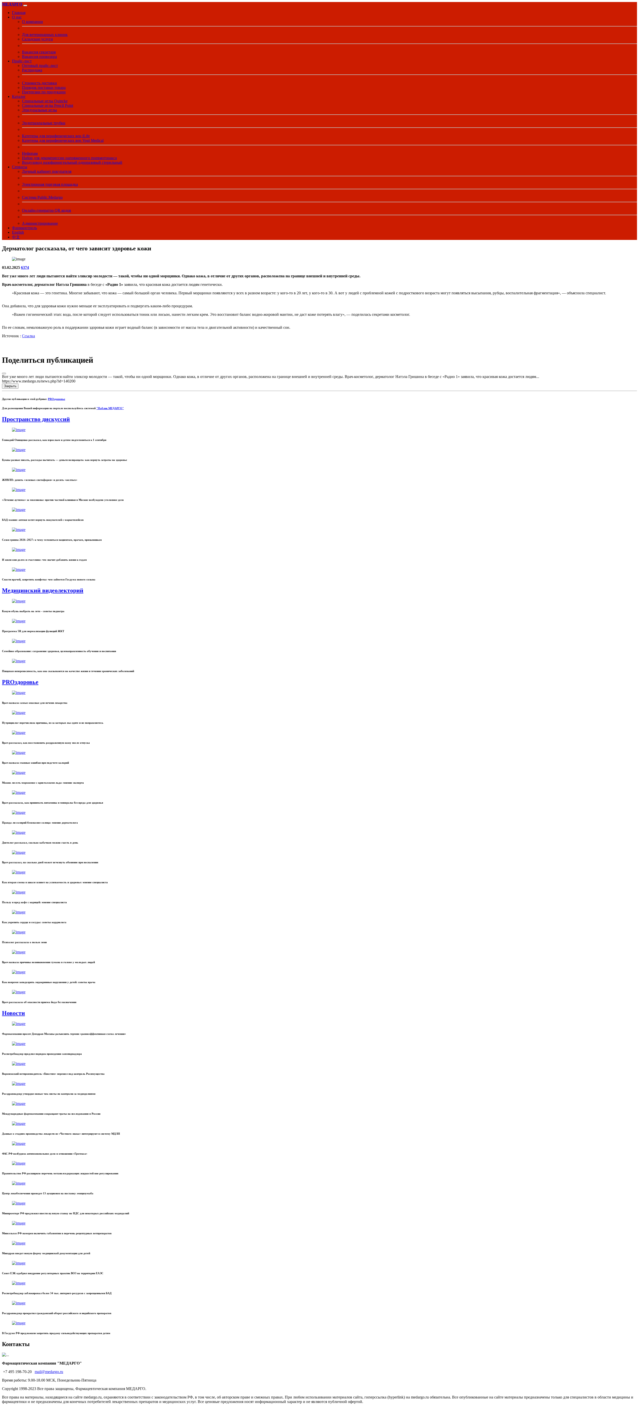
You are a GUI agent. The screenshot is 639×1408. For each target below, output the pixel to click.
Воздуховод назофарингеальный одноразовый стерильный (72, 162)
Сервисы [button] (19, 167)
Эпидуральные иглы (39, 110)
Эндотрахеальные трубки (43, 123)
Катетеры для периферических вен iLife (56, 136)
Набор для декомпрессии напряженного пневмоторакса (69, 158)
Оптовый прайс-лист (40, 65)
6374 (25, 267)
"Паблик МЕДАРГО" (110, 408)
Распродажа (32, 70)
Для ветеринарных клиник (45, 34)
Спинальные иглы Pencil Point (47, 105)
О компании (32, 21)
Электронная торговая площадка (50, 184)
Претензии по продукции (44, 92)
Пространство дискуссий (36, 419)
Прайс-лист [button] (22, 61)
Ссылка (28, 336)
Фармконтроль (24, 228)
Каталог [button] (19, 96)
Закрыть (10, 386)
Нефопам (30, 153)
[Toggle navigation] (25, 5)
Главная (18, 12)
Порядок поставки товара (44, 87)
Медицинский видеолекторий (42, 590)
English (18, 232)
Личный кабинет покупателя (46, 171)
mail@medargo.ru (49, 1372)
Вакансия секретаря (39, 52)
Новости (13, 1013)
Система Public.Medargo (42, 197)
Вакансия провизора (39, 56)
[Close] (4, 373)
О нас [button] (17, 17)
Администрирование (40, 223)
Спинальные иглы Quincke (45, 101)
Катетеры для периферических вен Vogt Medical (63, 140)
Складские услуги (37, 39)
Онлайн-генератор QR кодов (46, 210)
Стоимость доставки (39, 83)
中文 (16, 237)
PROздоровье (56, 398)
